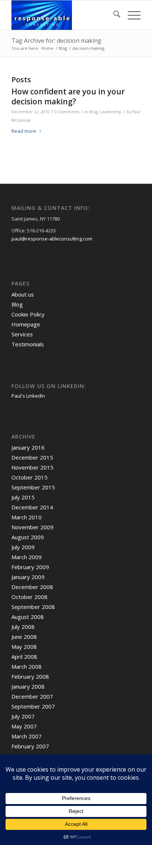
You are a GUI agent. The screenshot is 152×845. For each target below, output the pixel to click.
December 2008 (32, 587)
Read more (23, 131)
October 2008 (29, 596)
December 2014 (32, 507)
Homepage (25, 324)
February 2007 (30, 746)
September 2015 (33, 487)
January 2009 (28, 577)
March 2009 (26, 557)
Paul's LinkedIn (28, 395)
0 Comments (67, 111)
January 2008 (28, 686)
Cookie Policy (28, 314)
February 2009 (30, 567)
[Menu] (130, 15)
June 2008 (24, 636)
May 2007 (24, 726)
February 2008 (30, 676)
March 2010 (26, 517)
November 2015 (32, 467)
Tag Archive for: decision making (56, 41)
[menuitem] (113, 15)
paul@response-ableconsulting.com (51, 238)
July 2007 (23, 716)
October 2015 (29, 477)
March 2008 (26, 666)
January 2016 (28, 447)
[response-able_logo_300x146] (63, 15)
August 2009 (27, 537)
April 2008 (24, 656)
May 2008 (24, 646)
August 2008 (27, 616)
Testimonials (27, 344)
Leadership (110, 111)
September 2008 (33, 606)
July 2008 (23, 626)
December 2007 (32, 696)
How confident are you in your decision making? (68, 96)
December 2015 (32, 457)
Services (22, 334)
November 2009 (32, 527)
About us (22, 294)
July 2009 (23, 547)
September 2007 (33, 706)
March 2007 (26, 736)
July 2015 (23, 497)
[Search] (113, 15)
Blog (93, 111)
